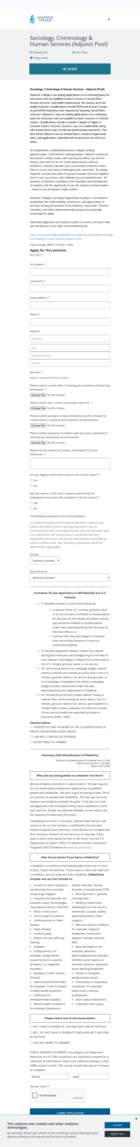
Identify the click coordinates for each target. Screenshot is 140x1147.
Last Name (37, 281)
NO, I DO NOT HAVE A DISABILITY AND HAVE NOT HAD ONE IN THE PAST (69, 1035)
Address (35, 331)
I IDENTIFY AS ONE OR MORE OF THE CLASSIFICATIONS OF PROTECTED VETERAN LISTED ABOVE (68, 729)
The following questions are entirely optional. (57, 516)
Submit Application (70, 1113)
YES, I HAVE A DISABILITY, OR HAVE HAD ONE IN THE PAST (69, 1026)
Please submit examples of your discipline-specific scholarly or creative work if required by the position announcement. (68, 418)
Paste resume (60, 377)
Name (35, 1076)
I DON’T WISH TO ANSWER (49, 742)
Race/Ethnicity (38, 571)
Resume (36, 372)
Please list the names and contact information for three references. (64, 452)
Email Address (40, 298)
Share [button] (72, 69)
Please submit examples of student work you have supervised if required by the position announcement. (69, 435)
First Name (38, 264)
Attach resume (39, 377)
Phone (35, 314)
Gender (34, 554)
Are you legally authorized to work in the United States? (65, 474)
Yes (36, 480)
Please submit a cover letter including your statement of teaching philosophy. (70, 387)
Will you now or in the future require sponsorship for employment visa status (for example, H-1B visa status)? (65, 495)
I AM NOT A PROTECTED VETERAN (54, 737)
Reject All (117, 1134)
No (35, 485)
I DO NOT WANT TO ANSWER (51, 1043)
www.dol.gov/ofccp (79, 847)
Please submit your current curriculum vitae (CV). (61, 402)
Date (76, 1076)
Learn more (53, 546)
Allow (117, 1125)
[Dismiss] (136, 1118)
